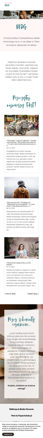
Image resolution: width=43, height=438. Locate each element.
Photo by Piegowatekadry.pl (21, 415)
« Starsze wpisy (10, 294)
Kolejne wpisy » (33, 294)
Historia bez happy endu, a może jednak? (19, 264)
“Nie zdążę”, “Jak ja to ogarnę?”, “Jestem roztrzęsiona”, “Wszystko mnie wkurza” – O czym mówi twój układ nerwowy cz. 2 (21, 143)
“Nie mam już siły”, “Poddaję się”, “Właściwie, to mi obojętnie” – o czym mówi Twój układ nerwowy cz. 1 (21, 204)
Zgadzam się (8, 434)
